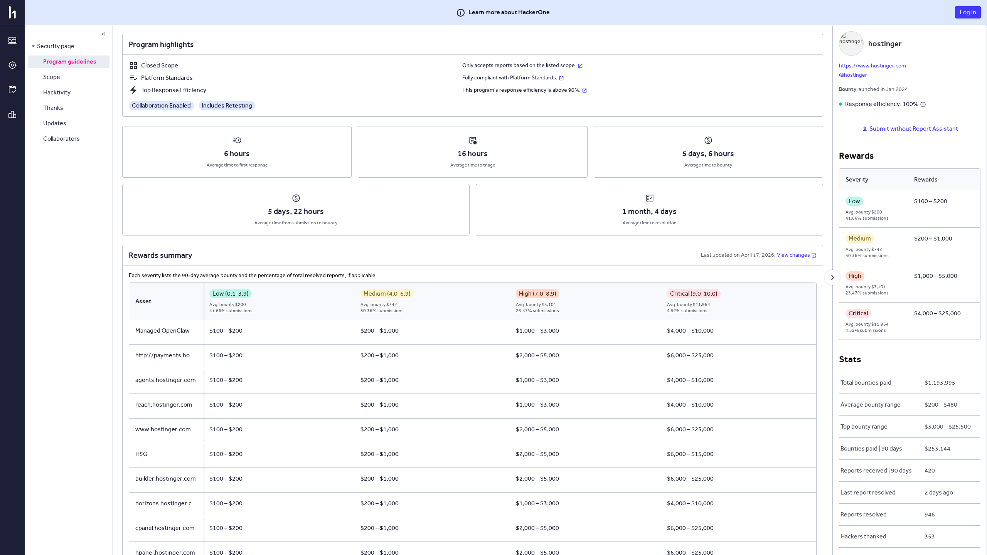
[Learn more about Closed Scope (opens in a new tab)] (580, 65)
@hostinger (853, 75)
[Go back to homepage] (12, 12)
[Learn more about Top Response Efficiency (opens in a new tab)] (584, 90)
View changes (793, 255)
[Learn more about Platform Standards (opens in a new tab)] (561, 77)
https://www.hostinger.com (872, 65)
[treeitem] (68, 46)
